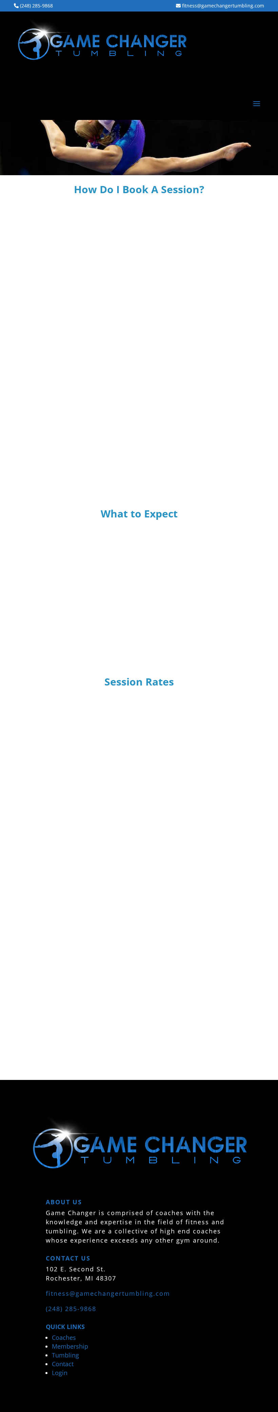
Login (59, 1373)
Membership (70, 1346)
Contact (63, 1364)
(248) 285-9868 (36, 5)
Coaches (64, 1337)
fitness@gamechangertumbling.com (222, 5)
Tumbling (65, 1355)
